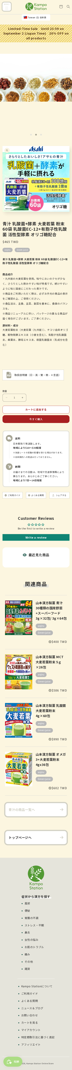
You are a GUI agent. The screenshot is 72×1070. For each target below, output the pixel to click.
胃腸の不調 (32, 918)
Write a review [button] (36, 537)
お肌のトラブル (34, 947)
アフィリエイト (31, 1044)
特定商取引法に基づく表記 (38, 1037)
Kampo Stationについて (37, 986)
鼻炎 (27, 932)
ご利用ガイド (29, 993)
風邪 (27, 903)
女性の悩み (32, 940)
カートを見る (29, 1022)
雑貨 (27, 969)
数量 (5, 391)
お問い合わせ (29, 1015)
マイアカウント (31, 1030)
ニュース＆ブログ (32, 1008)
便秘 (27, 911)
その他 (29, 962)
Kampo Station (33, 1063)
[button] (7, 7)
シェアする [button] (60, 495)
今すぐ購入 (36, 419)
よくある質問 (29, 1001)
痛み (27, 954)
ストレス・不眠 (34, 925)
